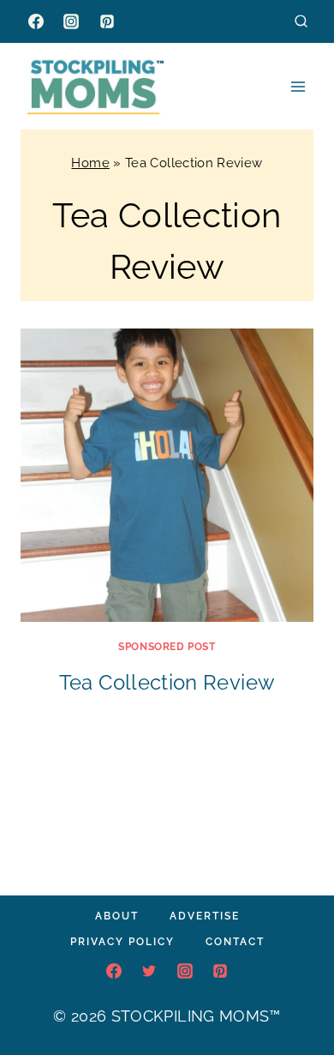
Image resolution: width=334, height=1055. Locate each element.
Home (90, 163)
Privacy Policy (122, 942)
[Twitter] (149, 971)
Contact (235, 942)
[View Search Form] (301, 21)
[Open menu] (297, 86)
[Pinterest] (107, 21)
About (117, 916)
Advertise (205, 916)
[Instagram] (71, 21)
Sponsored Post (166, 647)
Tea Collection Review (167, 682)
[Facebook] (36, 21)
